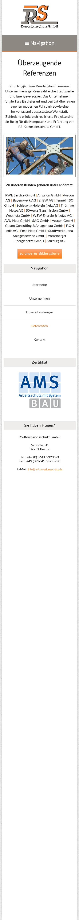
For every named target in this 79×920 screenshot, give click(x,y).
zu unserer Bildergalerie (40, 254)
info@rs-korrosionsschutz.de (45, 469)
